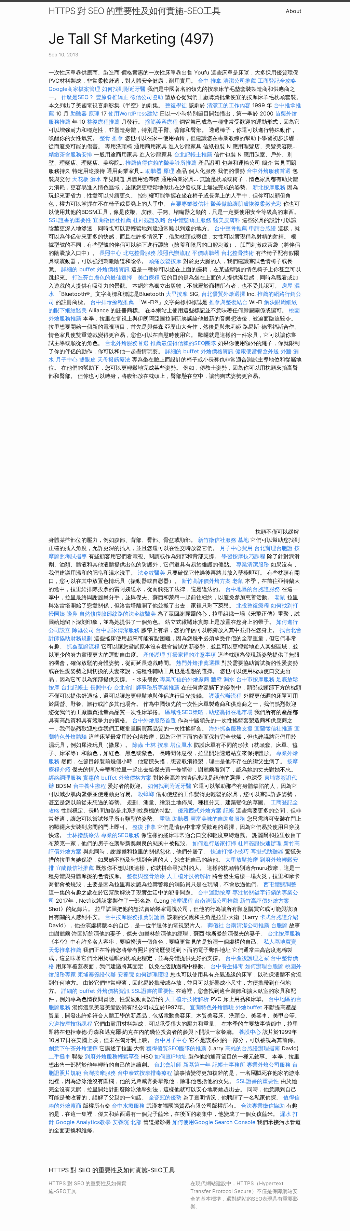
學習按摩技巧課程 (244, 556)
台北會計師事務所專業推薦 (146, 687)
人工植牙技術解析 (189, 876)
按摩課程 (182, 900)
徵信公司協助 (146, 97)
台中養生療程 (90, 785)
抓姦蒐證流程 (83, 646)
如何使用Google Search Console (213, 1122)
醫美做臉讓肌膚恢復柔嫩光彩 (246, 203)
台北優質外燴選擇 (223, 293)
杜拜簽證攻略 (149, 220)
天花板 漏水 (86, 179)
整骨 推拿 (111, 138)
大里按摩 (177, 293)
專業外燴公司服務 (269, 1064)
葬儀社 (215, 925)
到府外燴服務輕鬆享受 (112, 1056)
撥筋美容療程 (161, 121)
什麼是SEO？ (77, 97)
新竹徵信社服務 (217, 539)
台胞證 (279, 925)
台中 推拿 (209, 80)
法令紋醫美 (151, 572)
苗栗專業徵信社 (190, 203)
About (293, 11)
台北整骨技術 (237, 252)
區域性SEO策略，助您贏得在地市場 (209, 712)
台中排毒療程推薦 (113, 302)
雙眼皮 (87, 359)
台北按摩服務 (284, 933)
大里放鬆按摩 (242, 859)
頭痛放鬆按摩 (166, 261)
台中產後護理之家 (247, 958)
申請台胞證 (262, 228)
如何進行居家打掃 (214, 843)
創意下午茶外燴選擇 (73, 1048)
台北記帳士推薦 (193, 154)
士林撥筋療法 (83, 835)
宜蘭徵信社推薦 (112, 220)
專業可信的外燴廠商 (184, 679)
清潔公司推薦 (239, 80)
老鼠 (237, 580)
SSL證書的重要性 (70, 220)
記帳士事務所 (228, 1064)
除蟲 (137, 744)
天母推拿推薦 (65, 949)
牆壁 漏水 (222, 679)
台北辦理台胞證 (273, 548)
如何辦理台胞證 (264, 966)
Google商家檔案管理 (74, 88)
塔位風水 (181, 744)
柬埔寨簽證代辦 (97, 974)
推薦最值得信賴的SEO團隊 (183, 343)
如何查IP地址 (170, 1056)
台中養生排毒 (228, 966)
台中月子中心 (170, 1040)
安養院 (126, 974)
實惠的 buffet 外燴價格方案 (117, 777)
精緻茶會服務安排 (70, 154)
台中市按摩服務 (256, 679)
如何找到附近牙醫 (124, 88)
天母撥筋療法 (113, 359)
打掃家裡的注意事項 (191, 654)
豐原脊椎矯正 (113, 97)
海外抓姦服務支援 (231, 728)
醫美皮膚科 (226, 220)
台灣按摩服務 (100, 1072)
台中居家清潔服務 (117, 630)
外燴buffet (248, 1007)
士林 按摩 (157, 744)
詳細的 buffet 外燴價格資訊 (95, 269)
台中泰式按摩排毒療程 (146, 1072)
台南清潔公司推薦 (216, 900)
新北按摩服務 (270, 187)
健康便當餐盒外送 (257, 351)
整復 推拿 (144, 826)
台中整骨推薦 (231, 228)
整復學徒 (176, 105)
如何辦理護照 (152, 974)
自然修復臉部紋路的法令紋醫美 (117, 613)
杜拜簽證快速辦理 (260, 843)
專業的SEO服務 (120, 835)
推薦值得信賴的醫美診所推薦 (161, 162)
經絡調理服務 (65, 777)
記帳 (228, 810)
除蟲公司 (83, 630)
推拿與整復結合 (228, 302)
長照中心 (110, 252)
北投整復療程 (252, 605)
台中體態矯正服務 (190, 220)
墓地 (243, 539)
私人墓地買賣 (280, 941)
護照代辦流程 (174, 252)
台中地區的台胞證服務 (252, 589)
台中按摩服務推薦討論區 (136, 917)
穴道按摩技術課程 (71, 1023)
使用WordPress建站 (133, 113)
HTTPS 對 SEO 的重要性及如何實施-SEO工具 (134, 10)
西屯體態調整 (280, 884)
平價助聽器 (205, 252)
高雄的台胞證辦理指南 (252, 1048)
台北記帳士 (75, 687)
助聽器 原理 (84, 113)
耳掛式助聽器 (267, 851)
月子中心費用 (236, 548)
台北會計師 (167, 1064)
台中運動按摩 (214, 892)
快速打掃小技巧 (230, 851)
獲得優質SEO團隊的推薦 (176, 1048)
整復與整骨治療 (146, 876)
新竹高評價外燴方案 (206, 580)
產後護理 (154, 654)
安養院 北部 (127, 1122)
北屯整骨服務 (140, 252)
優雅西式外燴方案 (199, 810)
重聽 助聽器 (174, 818)
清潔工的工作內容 (229, 105)
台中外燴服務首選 (269, 170)
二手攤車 (59, 1056)
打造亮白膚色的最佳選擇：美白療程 (116, 277)
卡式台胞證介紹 (279, 917)
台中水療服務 (129, 1105)
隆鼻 (72, 613)
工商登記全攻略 (277, 80)
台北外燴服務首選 (127, 343)
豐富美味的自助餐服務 (217, 818)
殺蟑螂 (146, 794)
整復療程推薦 (103, 121)
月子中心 (67, 359)
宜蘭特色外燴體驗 (212, 1007)
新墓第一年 (197, 1064)
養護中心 (250, 1031)
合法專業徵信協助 (263, 1105)
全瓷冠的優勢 (165, 1097)
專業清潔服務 (252, 564)
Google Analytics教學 (83, 1122)
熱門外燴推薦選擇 (198, 662)
